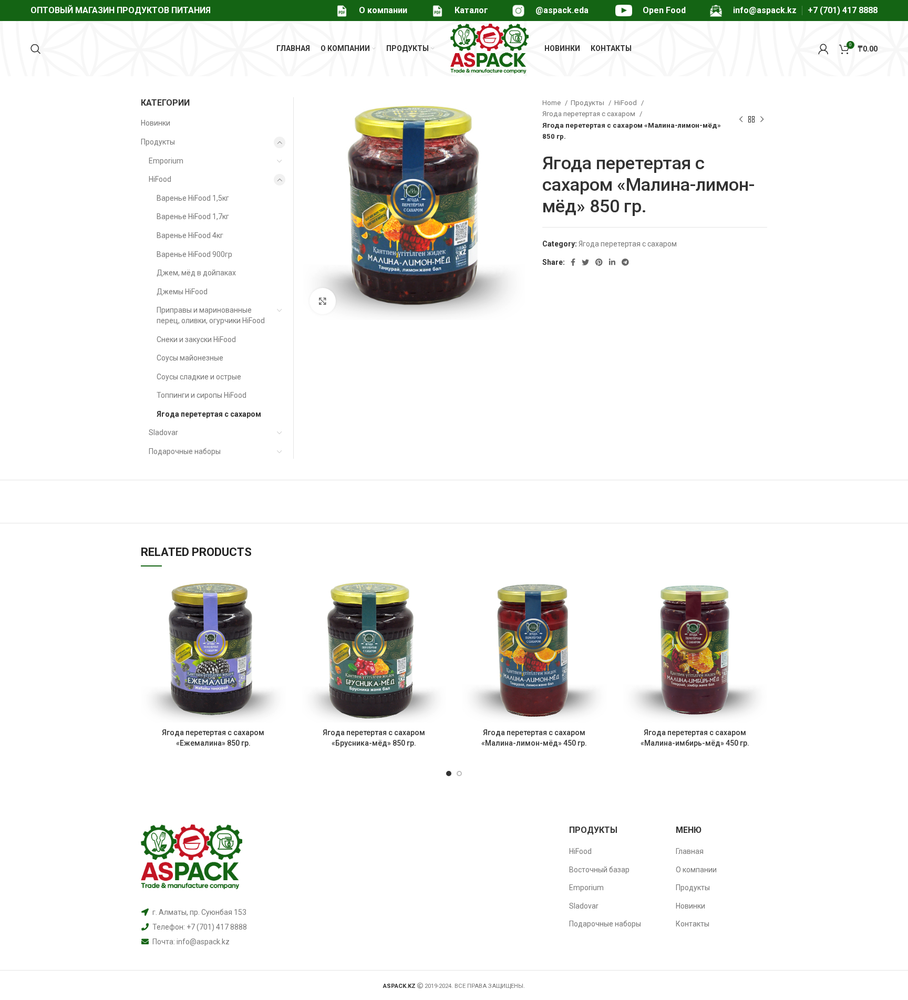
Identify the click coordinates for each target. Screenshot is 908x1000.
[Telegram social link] (625, 262)
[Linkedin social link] (612, 262)
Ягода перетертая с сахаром (589, 114)
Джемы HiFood (182, 291)
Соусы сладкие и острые (199, 377)
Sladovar (163, 432)
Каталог (471, 10)
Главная (690, 851)
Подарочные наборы (185, 451)
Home (552, 103)
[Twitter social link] (585, 262)
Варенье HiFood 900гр (194, 254)
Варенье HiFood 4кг (190, 235)
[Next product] (762, 120)
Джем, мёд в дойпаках (196, 273)
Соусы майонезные (190, 358)
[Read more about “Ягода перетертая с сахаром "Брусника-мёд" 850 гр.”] (438, 594)
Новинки (155, 123)
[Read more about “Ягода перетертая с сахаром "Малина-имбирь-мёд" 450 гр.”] (759, 594)
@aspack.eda (562, 10)
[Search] (35, 48)
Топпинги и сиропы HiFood (201, 395)
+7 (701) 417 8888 (843, 10)
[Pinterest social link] (599, 262)
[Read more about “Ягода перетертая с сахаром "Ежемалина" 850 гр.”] (278, 594)
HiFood (626, 103)
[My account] (823, 48)
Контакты (692, 924)
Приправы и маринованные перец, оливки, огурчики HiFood (211, 315)
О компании (383, 10)
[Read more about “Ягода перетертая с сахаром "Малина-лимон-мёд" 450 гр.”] (599, 594)
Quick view (278, 618)
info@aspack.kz (203, 941)
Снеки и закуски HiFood (196, 339)
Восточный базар (599, 869)
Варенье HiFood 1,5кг (193, 198)
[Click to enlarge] (322, 301)
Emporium (166, 161)
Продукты (588, 103)
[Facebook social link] (573, 262)
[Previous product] (741, 120)
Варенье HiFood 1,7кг (193, 216)
